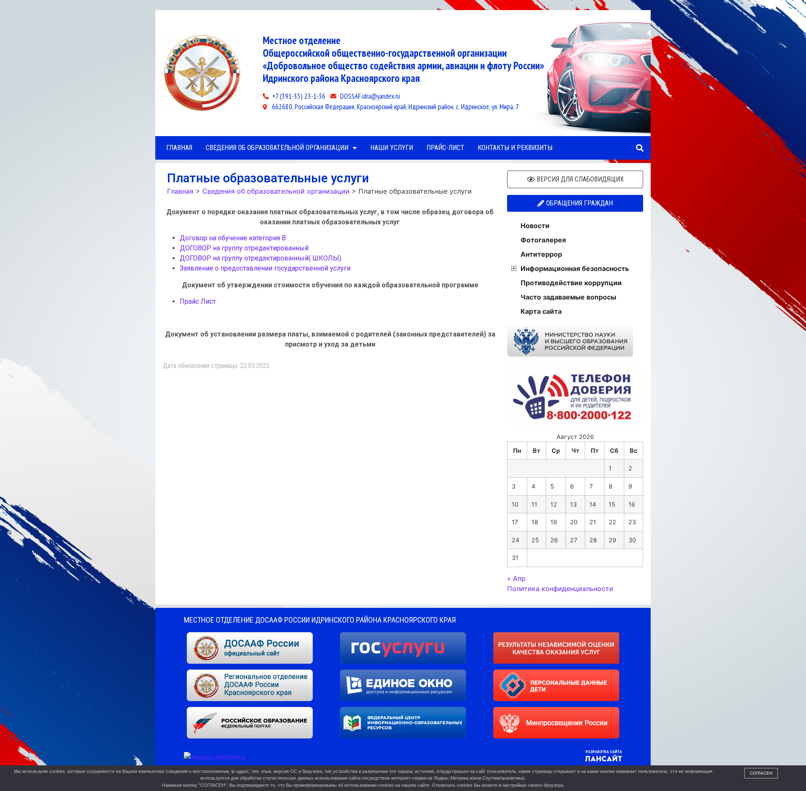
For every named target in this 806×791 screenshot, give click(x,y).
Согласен (761, 773)
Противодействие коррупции (571, 283)
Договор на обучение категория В (233, 238)
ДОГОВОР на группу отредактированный (244, 248)
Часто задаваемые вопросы (568, 297)
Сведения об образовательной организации (277, 148)
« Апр (516, 578)
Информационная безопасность (575, 268)
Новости (535, 225)
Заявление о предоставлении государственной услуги (265, 268)
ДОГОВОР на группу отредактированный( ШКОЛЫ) (260, 258)
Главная (179, 148)
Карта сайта (541, 311)
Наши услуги (391, 148)
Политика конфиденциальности (560, 588)
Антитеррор (541, 254)
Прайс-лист (445, 148)
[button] (639, 148)
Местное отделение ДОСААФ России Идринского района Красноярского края (320, 619)
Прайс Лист (198, 301)
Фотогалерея (543, 240)
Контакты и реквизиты (515, 148)
